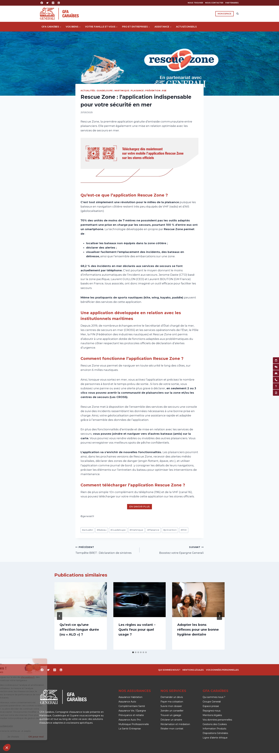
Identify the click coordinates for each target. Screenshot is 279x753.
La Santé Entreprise (130, 728)
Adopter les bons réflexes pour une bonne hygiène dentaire (198, 629)
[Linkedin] (58, 2)
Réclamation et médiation (175, 724)
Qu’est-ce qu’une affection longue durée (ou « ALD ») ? (79, 629)
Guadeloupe (105, 90)
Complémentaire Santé (132, 706)
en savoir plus (139, 506)
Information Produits (214, 728)
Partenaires (232, 3)
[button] (7, 747)
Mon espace (224, 13)
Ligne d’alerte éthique (215, 737)
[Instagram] (53, 2)
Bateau (101, 530)
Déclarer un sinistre (171, 719)
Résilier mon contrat (171, 728)
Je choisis (37, 736)
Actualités (88, 90)
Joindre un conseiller (171, 710)
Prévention (152, 90)
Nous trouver (195, 3)
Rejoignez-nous (211, 710)
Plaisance (137, 90)
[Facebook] (41, 2)
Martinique (121, 90)
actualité (87, 530)
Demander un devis (171, 697)
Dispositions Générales (215, 733)
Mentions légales (193, 670)
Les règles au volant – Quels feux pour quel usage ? (137, 629)
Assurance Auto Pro (130, 719)
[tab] (133, 652)
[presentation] (80, 599)
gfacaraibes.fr (51, 677)
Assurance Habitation (130, 697)
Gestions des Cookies (215, 724)
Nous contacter (214, 3)
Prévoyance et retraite (131, 715)
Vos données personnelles (222, 670)
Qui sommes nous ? (169, 670)
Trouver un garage (170, 715)
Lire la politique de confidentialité (21, 726)
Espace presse (211, 706)
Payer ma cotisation (171, 701)
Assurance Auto (127, 701)
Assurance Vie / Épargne (132, 710)
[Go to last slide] (59, 616)
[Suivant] (219, 616)
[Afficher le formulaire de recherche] (237, 13)
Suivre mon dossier (171, 706)
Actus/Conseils (186, 26)
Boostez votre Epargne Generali (181, 550)
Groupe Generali (212, 701)
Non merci (14, 736)
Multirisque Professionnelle (134, 724)
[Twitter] (47, 2)
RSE (164, 90)
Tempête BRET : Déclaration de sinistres (103, 550)
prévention (170, 530)
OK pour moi (59, 736)
